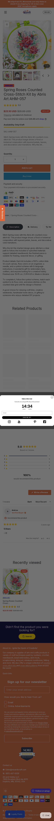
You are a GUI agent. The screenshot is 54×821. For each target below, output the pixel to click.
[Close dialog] (52, 397)
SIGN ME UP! (27, 417)
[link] (9, 421)
